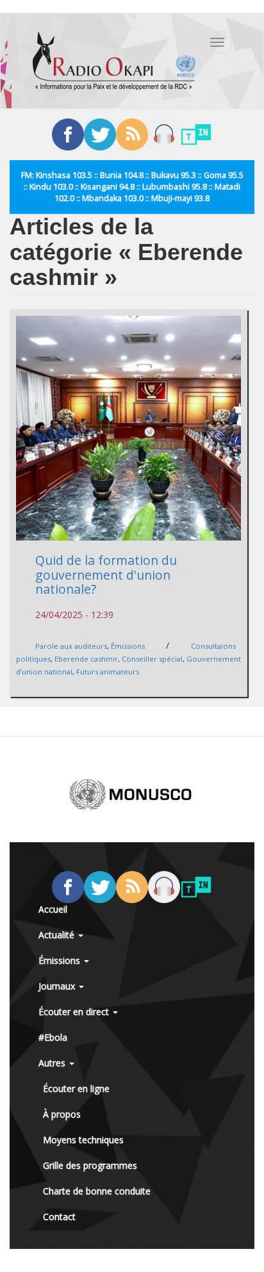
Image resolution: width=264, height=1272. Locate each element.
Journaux (58, 986)
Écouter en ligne (76, 1088)
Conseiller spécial (152, 659)
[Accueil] (114, 60)
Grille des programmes (90, 1165)
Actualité (57, 935)
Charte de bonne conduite (97, 1191)
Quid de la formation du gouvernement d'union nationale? (106, 574)
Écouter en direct (74, 1012)
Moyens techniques (83, 1140)
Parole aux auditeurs (71, 646)
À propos (62, 1114)
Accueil (52, 909)
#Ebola (52, 1037)
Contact (59, 1217)
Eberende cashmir (86, 659)
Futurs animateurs (107, 671)
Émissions (128, 646)
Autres (53, 1063)
